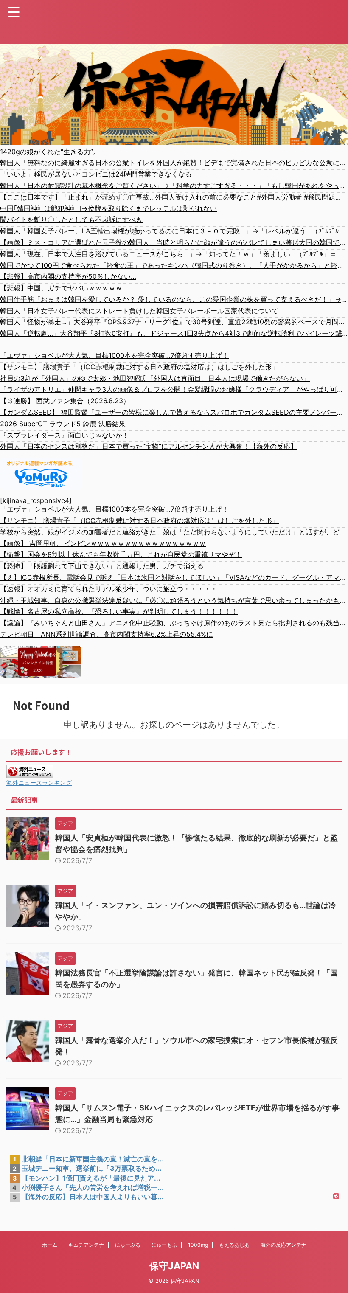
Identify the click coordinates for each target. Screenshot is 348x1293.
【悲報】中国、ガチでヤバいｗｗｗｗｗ (61, 288)
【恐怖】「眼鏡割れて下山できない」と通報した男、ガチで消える (102, 566)
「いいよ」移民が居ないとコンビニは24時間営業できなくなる (96, 174)
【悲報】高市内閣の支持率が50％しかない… (68, 276)
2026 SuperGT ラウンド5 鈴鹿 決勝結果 (63, 423)
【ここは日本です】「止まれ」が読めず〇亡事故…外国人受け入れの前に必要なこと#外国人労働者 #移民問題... (170, 197)
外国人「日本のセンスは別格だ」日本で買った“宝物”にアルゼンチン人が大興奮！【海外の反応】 (148, 446)
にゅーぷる (127, 1245)
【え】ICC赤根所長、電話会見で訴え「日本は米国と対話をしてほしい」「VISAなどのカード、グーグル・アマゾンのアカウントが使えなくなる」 (174, 577)
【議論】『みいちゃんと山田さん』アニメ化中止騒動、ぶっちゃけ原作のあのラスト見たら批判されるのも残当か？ (174, 622)
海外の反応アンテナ (283, 1245)
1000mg (198, 1245)
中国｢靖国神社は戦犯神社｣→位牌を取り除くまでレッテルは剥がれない (108, 208)
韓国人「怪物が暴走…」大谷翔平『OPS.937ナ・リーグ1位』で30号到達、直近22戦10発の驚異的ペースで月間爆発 (174, 322)
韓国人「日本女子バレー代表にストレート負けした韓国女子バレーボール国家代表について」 (142, 310)
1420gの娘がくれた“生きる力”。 (50, 151)
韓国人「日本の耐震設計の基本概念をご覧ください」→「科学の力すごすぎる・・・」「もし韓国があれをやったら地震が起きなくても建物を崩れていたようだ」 (174, 185)
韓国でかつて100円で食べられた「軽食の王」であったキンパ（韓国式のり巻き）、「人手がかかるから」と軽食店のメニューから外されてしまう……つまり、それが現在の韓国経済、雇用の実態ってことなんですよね (174, 265)
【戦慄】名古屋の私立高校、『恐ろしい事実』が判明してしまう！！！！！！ (119, 611)
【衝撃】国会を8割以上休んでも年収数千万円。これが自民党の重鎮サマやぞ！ (121, 554)
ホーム (49, 1245)
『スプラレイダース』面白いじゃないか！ (64, 435)
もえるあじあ (234, 1245)
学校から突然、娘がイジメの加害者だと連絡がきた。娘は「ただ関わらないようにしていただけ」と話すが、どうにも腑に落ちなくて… (174, 532)
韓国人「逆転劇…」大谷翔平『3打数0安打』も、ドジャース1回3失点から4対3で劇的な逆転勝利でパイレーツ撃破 (174, 333)
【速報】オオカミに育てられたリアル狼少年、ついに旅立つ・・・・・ (108, 589)
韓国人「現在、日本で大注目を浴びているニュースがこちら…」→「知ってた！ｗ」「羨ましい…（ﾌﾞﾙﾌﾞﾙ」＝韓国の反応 (174, 254)
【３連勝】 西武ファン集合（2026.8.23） (65, 400)
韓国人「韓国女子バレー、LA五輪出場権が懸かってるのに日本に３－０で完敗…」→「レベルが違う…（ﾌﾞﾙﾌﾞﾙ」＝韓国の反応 (174, 231)
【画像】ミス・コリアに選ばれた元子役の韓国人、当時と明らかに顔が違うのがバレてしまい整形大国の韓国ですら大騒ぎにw (174, 242)
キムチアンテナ (86, 1245)
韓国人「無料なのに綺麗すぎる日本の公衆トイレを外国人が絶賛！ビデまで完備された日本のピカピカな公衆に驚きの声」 (174, 162)
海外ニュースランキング (39, 782)
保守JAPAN (174, 1265)
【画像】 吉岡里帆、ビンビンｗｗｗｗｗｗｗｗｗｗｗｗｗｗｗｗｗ (103, 543)
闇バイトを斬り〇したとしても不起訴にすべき (71, 219)
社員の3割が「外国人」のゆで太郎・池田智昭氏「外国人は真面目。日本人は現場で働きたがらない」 (155, 378)
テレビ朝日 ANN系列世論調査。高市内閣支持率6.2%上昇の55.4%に (106, 634)
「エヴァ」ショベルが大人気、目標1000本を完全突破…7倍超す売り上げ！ (114, 355)
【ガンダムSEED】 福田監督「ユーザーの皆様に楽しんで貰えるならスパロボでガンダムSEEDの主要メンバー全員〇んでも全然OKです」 (174, 412)
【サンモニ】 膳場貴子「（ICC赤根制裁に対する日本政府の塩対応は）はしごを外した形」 (139, 367)
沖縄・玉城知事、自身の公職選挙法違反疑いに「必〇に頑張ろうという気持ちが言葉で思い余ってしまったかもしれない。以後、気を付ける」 (174, 600)
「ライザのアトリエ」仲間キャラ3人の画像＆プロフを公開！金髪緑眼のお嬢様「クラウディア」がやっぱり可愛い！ (174, 389)
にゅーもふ (164, 1245)
